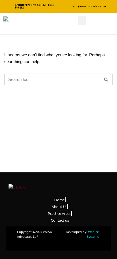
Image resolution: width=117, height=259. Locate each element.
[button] (82, 20)
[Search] (106, 79)
